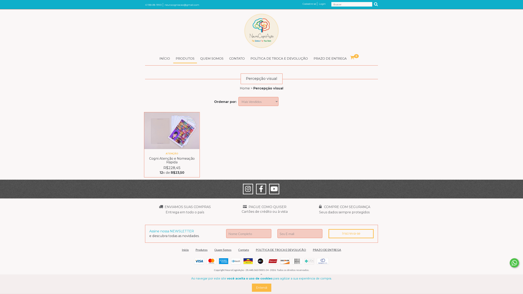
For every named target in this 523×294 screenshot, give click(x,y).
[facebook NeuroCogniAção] (261, 189)
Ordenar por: (225, 102)
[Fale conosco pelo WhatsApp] (514, 262)
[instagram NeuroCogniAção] (248, 189)
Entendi (261, 288)
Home (245, 88)
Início (164, 58)
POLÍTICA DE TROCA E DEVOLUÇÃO (279, 58)
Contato (237, 58)
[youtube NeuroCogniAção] (274, 189)
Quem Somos (212, 58)
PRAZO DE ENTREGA (330, 58)
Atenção (172, 153)
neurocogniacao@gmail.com (182, 4)
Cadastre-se (309, 3)
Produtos (185, 58)
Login (322, 3)
